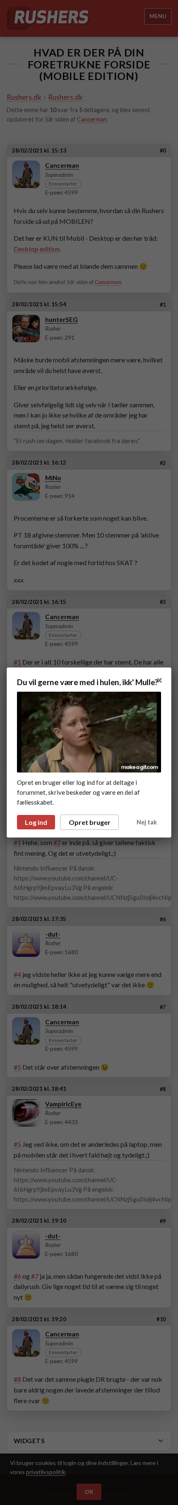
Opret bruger (90, 822)
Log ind (36, 822)
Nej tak (147, 822)
